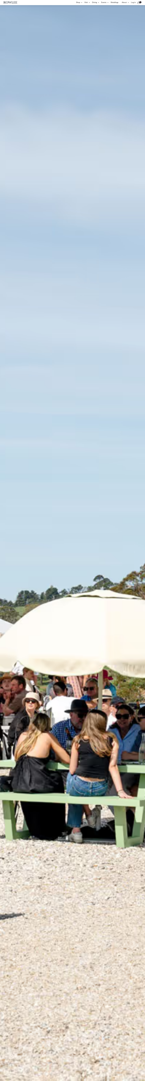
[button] (78, 2)
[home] (10, 2)
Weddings (114, 2)
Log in (133, 2)
